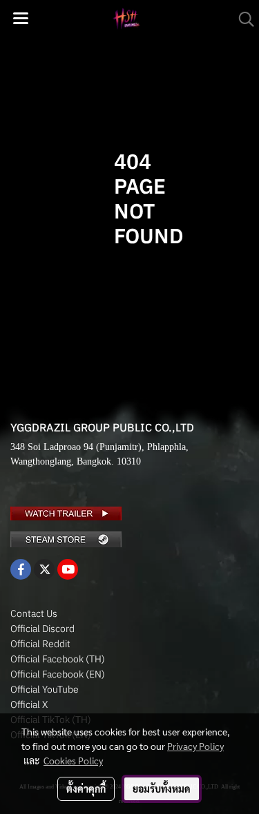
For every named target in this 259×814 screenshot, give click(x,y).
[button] (242, 19)
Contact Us (33, 613)
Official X (29, 704)
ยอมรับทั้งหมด (162, 788)
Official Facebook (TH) (57, 659)
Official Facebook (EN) (57, 674)
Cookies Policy (73, 760)
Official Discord (42, 628)
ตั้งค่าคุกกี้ (86, 788)
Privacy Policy (195, 746)
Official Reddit (40, 644)
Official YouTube (44, 689)
